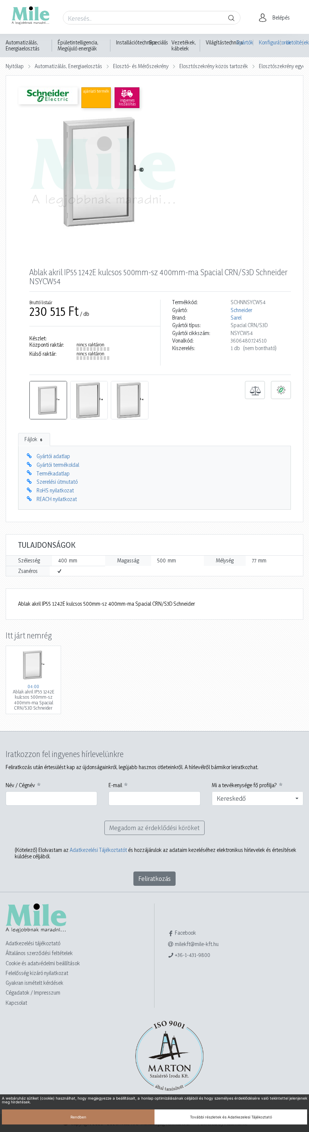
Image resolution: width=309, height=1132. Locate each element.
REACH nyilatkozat (57, 499)
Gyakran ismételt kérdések (34, 983)
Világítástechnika (224, 43)
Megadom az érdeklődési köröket (154, 828)
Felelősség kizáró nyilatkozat (37, 973)
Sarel (236, 318)
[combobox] (257, 798)
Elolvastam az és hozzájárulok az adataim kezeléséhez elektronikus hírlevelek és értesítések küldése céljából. (155, 853)
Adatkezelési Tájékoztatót (98, 850)
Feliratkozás (154, 878)
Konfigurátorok (270, 42)
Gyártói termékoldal (58, 465)
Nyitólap (15, 66)
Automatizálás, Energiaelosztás (23, 46)
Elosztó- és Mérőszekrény (140, 66)
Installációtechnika (136, 43)
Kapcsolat (16, 1002)
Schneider (241, 310)
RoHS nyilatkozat (55, 490)
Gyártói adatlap (53, 456)
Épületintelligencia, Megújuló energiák (78, 46)
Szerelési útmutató (57, 481)
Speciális (158, 43)
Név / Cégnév (20, 785)
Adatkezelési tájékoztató (33, 943)
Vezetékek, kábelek (183, 46)
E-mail (115, 785)
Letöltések (294, 42)
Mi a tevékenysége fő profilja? (244, 785)
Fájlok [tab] (33, 439)
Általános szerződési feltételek (39, 953)
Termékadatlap (53, 473)
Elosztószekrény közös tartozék (213, 66)
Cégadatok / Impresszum (33, 992)
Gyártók (244, 42)
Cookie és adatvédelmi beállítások (43, 963)
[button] (276, 18)
